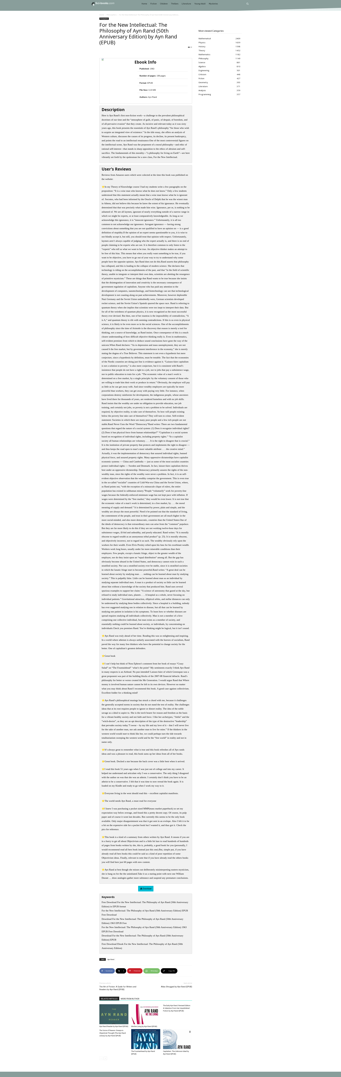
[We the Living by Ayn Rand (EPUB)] (145, 1014)
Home (101, 15)
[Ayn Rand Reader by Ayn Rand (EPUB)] (113, 1014)
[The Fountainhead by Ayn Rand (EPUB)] (145, 1039)
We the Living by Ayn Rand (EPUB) (144, 1026)
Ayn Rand (110, 959)
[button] (247, 3)
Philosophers (112, 15)
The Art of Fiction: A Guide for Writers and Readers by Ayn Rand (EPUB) (117, 988)
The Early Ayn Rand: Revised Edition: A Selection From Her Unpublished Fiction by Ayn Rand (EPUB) (177, 1008)
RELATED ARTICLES (109, 999)
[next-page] (105, 1058)
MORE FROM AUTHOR (130, 999)
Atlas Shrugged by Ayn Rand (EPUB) (176, 986)
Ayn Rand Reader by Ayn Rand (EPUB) (113, 1026)
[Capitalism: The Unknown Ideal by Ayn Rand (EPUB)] (177, 1039)
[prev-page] (101, 1058)
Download (146, 888)
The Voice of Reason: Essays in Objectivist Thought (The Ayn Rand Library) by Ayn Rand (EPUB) (112, 1033)
